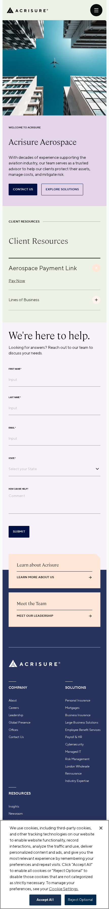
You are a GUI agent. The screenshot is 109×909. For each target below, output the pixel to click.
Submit (19, 532)
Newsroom (16, 813)
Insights (14, 806)
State (12, 458)
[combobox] (51, 469)
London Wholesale (77, 766)
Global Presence (19, 722)
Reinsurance (73, 773)
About (13, 700)
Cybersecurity (74, 744)
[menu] (96, 10)
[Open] (97, 468)
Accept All (45, 900)
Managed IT (73, 751)
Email (12, 428)
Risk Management (77, 759)
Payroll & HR (73, 737)
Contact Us (16, 737)
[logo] (27, 10)
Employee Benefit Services (82, 730)
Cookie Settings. (64, 888)
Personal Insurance (77, 700)
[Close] (100, 828)
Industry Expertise (77, 781)
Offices (13, 730)
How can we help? (18, 489)
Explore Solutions (62, 189)
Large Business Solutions (81, 722)
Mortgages (72, 708)
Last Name (15, 397)
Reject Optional (80, 900)
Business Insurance (77, 715)
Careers (14, 708)
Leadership (16, 715)
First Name (15, 369)
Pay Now (17, 280)
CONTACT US (23, 189)
